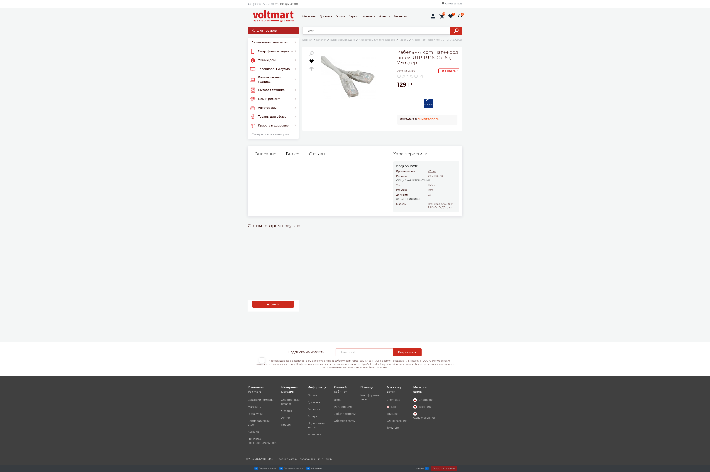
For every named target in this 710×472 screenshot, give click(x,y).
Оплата (340, 16)
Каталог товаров (264, 30)
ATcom (432, 171)
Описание (265, 154)
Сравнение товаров (293, 468)
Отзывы (317, 154)
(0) (421, 76)
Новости (384, 16)
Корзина (420, 468)
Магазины (309, 16)
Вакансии (400, 16)
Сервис (354, 16)
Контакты (369, 16)
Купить (274, 304)
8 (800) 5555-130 (262, 4)
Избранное (316, 468)
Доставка (326, 16)
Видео (292, 154)
